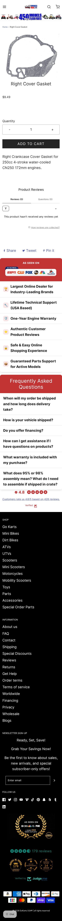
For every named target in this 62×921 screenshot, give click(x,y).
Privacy (8, 707)
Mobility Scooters (16, 580)
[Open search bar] (49, 6)
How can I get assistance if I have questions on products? (28, 444)
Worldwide (11, 694)
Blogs (6, 720)
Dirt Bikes (10, 540)
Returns (8, 667)
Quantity (8, 121)
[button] (31, 57)
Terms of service (16, 687)
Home (5, 27)
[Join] (54, 780)
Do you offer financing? (23, 430)
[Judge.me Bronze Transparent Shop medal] (31, 865)
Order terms (12, 680)
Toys (6, 587)
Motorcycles (12, 573)
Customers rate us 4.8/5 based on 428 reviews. (31, 499)
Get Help (9, 674)
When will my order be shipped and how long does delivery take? (29, 403)
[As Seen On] (31, 827)
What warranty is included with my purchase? (30, 460)
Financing (10, 700)
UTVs (6, 553)
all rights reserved (42, 910)
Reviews (9, 660)
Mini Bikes (10, 533)
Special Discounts (17, 653)
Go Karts (9, 527)
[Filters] (5, 208)
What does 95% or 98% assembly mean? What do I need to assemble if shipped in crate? (30, 478)
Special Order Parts (18, 607)
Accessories (12, 600)
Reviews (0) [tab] (16, 199)
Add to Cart (31, 144)
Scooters (9, 560)
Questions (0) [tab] (45, 199)
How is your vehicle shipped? (28, 420)
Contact (8, 640)
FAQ (5, 633)
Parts (6, 594)
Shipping (9, 647)
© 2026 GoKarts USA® (22, 910)
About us (9, 627)
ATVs (6, 547)
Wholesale (10, 714)
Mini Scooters (13, 567)
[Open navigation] (4, 6)
